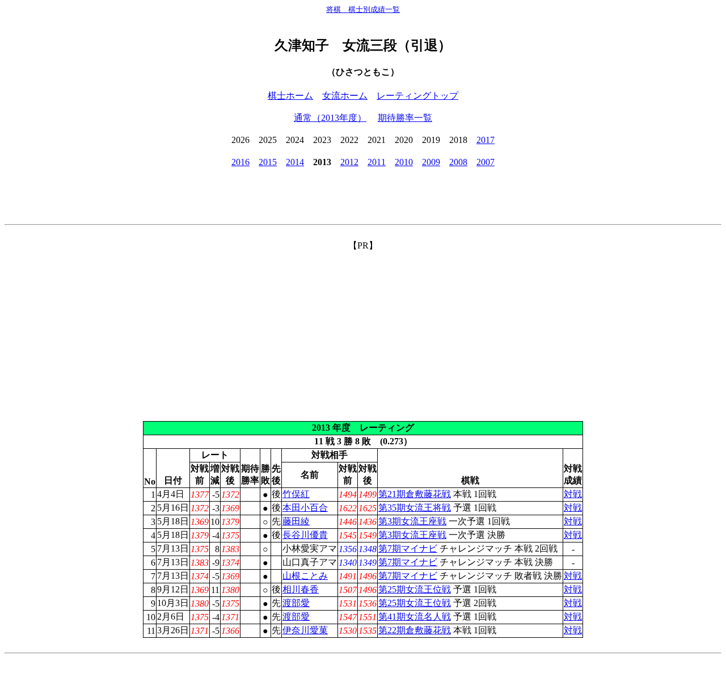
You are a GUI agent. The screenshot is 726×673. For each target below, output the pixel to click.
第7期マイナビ (407, 548)
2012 (349, 162)
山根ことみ (305, 576)
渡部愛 (296, 603)
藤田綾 (296, 521)
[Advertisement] (363, 331)
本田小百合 (305, 507)
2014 (295, 162)
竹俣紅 (296, 494)
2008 (458, 162)
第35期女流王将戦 (414, 507)
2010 (404, 162)
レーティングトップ (417, 95)
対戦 (573, 494)
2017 (485, 140)
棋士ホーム (290, 95)
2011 (377, 162)
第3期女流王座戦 (412, 521)
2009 (431, 162)
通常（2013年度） (330, 118)
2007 (485, 162)
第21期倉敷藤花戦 (414, 494)
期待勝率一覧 (405, 118)
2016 (240, 162)
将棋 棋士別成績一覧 (363, 9)
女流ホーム (345, 95)
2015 (268, 162)
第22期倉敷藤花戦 (414, 630)
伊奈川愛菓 (305, 630)
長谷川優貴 (305, 535)
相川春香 (300, 589)
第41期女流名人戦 (414, 616)
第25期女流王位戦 (414, 589)
